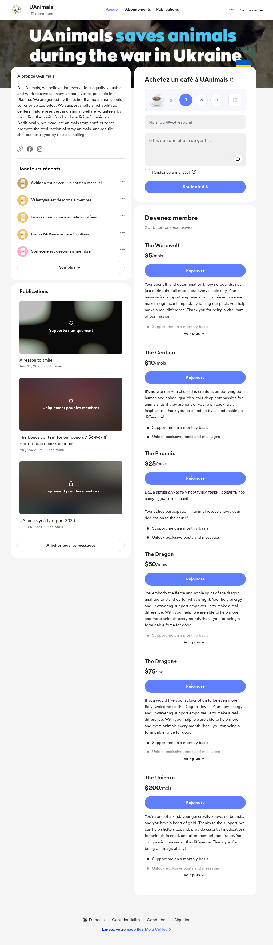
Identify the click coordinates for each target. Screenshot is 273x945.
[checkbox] (167, 172)
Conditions (157, 919)
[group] (195, 292)
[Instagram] (39, 149)
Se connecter (251, 10)
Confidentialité (126, 919)
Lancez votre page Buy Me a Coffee (134, 929)
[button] (113, 9)
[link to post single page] (71, 335)
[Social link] (20, 149)
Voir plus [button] (192, 333)
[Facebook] (30, 149)
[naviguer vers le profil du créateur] (16, 10)
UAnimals (41, 7)
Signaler (182, 919)
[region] (195, 134)
